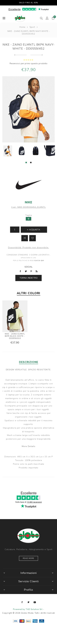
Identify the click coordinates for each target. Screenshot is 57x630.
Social (29, 266)
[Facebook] (22, 602)
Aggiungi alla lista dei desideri (32, 238)
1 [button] (26, 162)
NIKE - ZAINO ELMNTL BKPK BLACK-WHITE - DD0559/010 (15, 336)
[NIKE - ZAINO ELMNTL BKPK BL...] (20, 55)
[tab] (28, 362)
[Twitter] (28, 602)
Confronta (24, 238)
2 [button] (30, 162)
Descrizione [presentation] (28, 362)
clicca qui (39, 260)
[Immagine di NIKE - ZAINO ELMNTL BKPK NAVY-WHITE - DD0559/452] (7, 150)
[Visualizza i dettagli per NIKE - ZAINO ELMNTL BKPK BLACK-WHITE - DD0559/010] (14, 316)
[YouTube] (34, 602)
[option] (8, 151)
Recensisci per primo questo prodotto (29, 63)
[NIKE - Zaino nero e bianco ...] (36, 55)
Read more (28, 558)
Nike (28, 202)
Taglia (28, 215)
